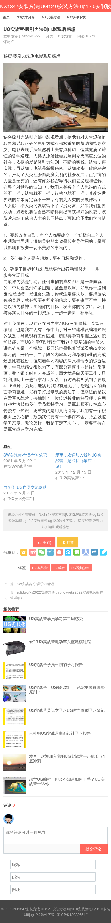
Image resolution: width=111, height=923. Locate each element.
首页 (6, 17)
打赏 (70, 542)
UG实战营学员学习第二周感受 (56, 618)
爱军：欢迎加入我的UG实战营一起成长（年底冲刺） (78, 460)
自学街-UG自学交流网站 (25, 487)
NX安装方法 (51, 17)
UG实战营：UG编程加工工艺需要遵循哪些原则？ (67, 690)
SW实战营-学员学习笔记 (25, 455)
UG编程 (59, 567)
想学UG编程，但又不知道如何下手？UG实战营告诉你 (67, 781)
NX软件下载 (76, 17)
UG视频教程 (80, 567)
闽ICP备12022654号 (73, 914)
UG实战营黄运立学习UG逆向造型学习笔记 (67, 710)
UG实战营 (64, 35)
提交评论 (93, 848)
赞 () (47, 542)
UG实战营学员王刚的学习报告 (56, 664)
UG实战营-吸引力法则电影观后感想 (39, 29)
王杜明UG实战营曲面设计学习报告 (60, 733)
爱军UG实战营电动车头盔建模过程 (60, 641)
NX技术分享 (26, 17)
